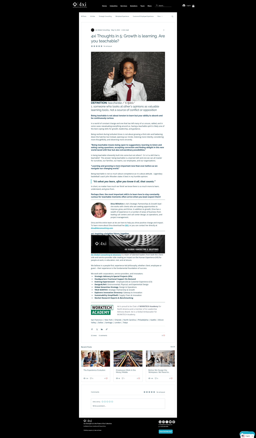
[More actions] (164, 30)
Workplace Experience (122, 16)
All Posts (83, 16)
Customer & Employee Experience (143, 16)
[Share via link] (107, 329)
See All (172, 347)
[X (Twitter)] (167, 421)
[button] (193, 5)
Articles (92, 16)
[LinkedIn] (160, 421)
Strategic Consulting (105, 16)
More (159, 16)
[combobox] (247, 436)
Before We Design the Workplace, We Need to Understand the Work (158, 371)
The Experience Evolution (94, 370)
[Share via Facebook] (92, 329)
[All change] (128, 358)
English (248, 436)
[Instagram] (163, 421)
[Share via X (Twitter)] (97, 329)
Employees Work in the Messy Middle (126, 371)
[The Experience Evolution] (95, 358)
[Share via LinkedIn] (102, 329)
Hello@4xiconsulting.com (166, 424)
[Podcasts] (173, 421)
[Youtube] (170, 421)
